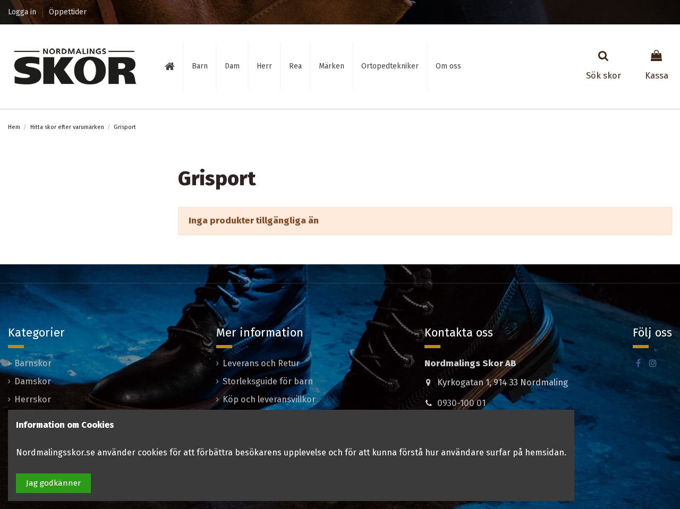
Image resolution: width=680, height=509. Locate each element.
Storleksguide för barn (268, 381)
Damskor (32, 381)
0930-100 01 (461, 403)
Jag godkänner (53, 483)
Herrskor (32, 399)
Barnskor (33, 363)
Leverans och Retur (261, 363)
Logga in (23, 11)
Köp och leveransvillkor (269, 399)
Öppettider (68, 11)
